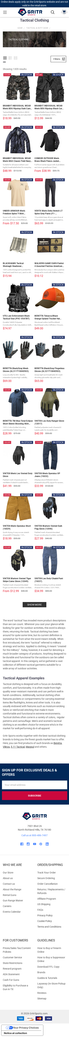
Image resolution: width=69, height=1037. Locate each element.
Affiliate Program (46, 898)
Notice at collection (15, 1033)
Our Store (8, 872)
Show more (34, 604)
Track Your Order (46, 872)
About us (8, 878)
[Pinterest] (41, 844)
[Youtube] (34, 844)
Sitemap (41, 998)
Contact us (9, 883)
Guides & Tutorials (47, 978)
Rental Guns (9, 895)
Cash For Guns (11, 980)
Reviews (41, 993)
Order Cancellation (47, 883)
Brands (41, 972)
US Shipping (43, 904)
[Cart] (64, 11)
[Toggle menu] (5, 12)
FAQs (40, 909)
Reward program (12, 968)
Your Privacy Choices (26, 1027)
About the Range (12, 889)
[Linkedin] (47, 844)
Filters (56, 59)
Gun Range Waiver (13, 900)
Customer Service (12, 957)
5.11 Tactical (18, 746)
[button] (5, 58)
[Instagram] (28, 844)
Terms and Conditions (51, 927)
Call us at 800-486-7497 (34, 835)
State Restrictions (12, 963)
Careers (7, 906)
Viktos (6, 746)
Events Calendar (12, 911)
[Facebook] (22, 844)
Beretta (58, 743)
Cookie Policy (51, 921)
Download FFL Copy (48, 966)
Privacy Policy (51, 915)
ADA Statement (11, 974)
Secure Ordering (46, 878)
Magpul (30, 746)
